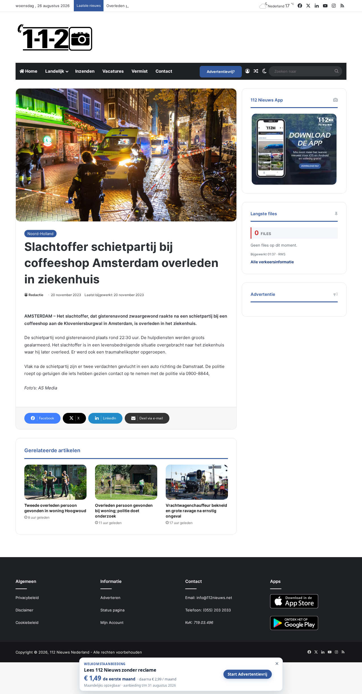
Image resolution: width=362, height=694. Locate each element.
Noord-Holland (40, 233)
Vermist (140, 71)
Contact (164, 71)
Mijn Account (112, 622)
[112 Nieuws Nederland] (55, 37)
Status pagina (112, 610)
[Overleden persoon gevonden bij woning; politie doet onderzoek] (126, 482)
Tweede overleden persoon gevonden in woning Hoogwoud (55, 508)
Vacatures (113, 71)
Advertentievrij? (221, 71)
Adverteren (110, 597)
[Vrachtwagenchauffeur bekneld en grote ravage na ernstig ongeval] (197, 482)
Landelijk (54, 71)
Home (30, 71)
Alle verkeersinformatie (272, 262)
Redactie (36, 295)
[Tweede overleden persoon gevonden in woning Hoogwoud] (55, 482)
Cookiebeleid (27, 622)
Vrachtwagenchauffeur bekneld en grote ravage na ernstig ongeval (196, 510)
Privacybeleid (27, 597)
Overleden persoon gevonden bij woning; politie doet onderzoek (163, 5)
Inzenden (84, 71)
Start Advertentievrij (247, 674)
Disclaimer (24, 610)
